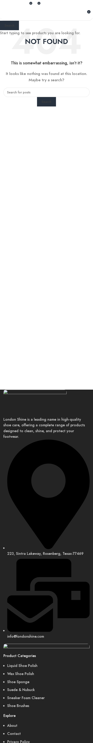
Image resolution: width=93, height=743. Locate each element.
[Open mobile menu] (5, 13)
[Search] (22, 4)
